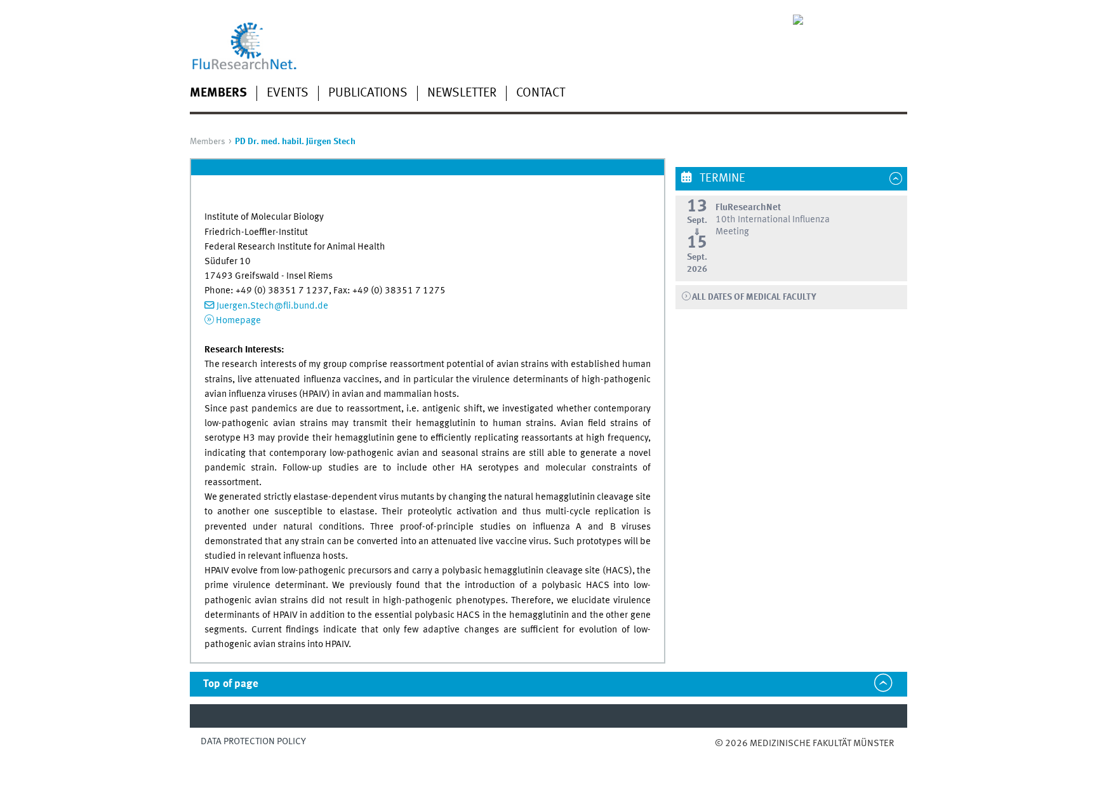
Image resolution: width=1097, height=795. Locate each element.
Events (288, 93)
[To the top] (728, 756)
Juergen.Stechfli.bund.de (272, 306)
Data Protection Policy (253, 742)
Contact (540, 93)
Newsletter (461, 93)
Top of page (230, 684)
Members (218, 93)
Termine (721, 178)
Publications (368, 93)
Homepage (238, 321)
